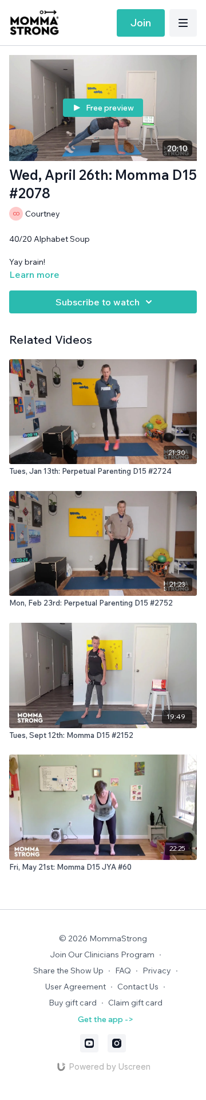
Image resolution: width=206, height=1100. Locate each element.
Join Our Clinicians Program (102, 954)
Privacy (156, 970)
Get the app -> (105, 1019)
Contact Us (138, 986)
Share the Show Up (68, 970)
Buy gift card (73, 1002)
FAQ (123, 970)
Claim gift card (135, 1002)
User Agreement (75, 986)
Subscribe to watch (98, 302)
